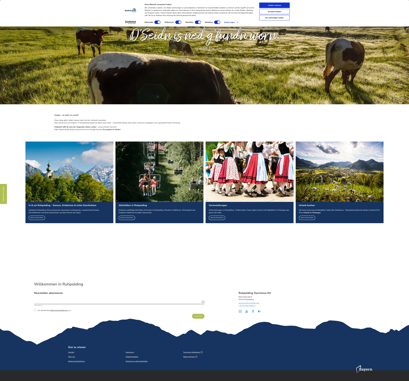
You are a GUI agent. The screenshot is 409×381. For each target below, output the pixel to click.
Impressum (130, 352)
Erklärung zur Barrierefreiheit (137, 361)
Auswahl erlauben (274, 11)
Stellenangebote (132, 357)
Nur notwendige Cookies (274, 18)
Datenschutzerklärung (59, 310)
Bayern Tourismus (364, 371)
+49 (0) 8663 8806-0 (247, 306)
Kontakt (71, 352)
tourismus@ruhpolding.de (249, 303)
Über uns (71, 357)
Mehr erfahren (69, 182)
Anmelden (198, 316)
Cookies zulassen (274, 5)
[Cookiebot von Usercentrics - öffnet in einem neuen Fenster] (130, 22)
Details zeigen (229, 22)
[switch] (178, 22)
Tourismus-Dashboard (192, 352)
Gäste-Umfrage (190, 357)
